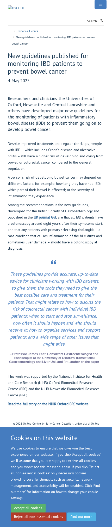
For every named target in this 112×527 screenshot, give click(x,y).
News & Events (28, 31)
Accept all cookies (28, 507)
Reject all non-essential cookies (38, 516)
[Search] (101, 21)
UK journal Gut (45, 217)
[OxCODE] (16, 5)
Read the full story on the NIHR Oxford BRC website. (48, 404)
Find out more (81, 516)
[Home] (12, 31)
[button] (101, 4)
